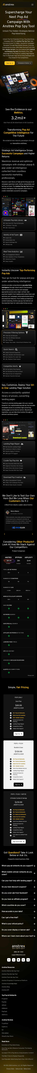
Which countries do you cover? (14, 905)
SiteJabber (5, 1033)
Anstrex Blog (6, 987)
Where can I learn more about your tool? (17, 936)
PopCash (4, 1011)
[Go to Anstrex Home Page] (8, 5)
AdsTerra (4, 1015)
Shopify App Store (7, 1036)
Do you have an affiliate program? (15, 899)
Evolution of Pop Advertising (10, 1045)
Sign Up (8, 63)
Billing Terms (27, 1069)
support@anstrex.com (18, 955)
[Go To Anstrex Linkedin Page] (23, 960)
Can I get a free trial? (10, 918)
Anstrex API (5, 990)
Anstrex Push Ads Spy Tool (10, 977)
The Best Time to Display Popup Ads (13, 1056)
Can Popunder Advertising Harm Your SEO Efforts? (17, 1059)
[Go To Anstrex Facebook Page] (9, 960)
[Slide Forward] (4, 534)
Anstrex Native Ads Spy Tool (10, 971)
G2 (2, 1030)
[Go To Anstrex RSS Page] (28, 960)
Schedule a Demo (23, 63)
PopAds (4, 1002)
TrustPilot (5, 1023)
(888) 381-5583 (18, 952)
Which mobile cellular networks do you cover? (17, 873)
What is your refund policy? (12, 924)
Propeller (5, 999)
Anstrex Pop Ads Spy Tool (10, 974)
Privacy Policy (10, 1069)
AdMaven (4, 1008)
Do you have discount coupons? (14, 887)
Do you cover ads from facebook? (15, 893)
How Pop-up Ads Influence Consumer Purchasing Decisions (17, 1049)
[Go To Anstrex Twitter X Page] (13, 960)
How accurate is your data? (12, 911)
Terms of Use (19, 1069)
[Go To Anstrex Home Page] (18, 948)
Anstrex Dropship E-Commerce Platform (14, 980)
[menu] (32, 4)
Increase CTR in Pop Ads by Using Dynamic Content (18, 1053)
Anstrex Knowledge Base (9, 984)
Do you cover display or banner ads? (16, 930)
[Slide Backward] (32, 534)
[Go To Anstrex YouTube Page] (18, 960)
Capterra (4, 1027)
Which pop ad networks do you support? (17, 866)
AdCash (4, 1005)
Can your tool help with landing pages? (17, 881)
